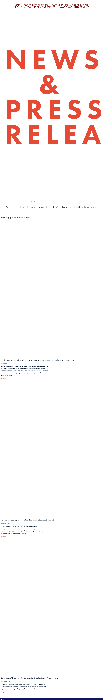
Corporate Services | (37, 5)
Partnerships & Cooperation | (70, 5)
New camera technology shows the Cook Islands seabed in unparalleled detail (27, 520)
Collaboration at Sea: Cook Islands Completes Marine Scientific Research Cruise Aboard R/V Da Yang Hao (37, 360)
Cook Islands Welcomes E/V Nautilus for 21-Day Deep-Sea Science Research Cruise (29, 678)
